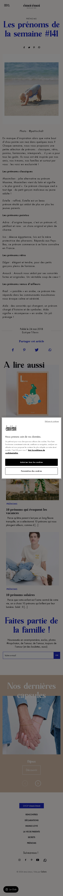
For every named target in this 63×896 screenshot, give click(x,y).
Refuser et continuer (52, 421)
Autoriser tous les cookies (31, 462)
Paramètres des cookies (31, 471)
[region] (31, 448)
